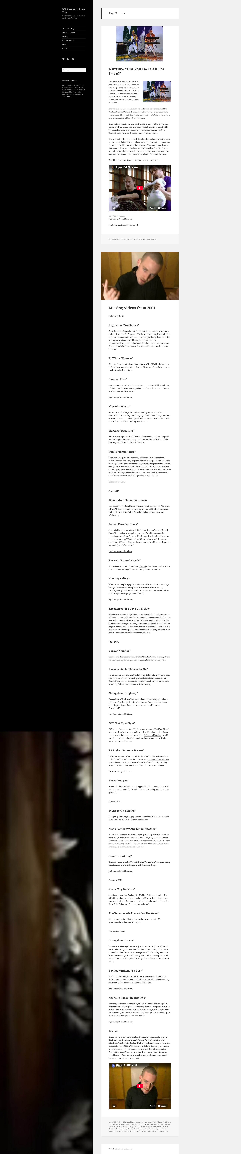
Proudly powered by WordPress (120, 1149)
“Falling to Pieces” (138, 476)
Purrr (163, 1129)
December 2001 (150, 1122)
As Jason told (152, 735)
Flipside (125, 1127)
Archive (65, 37)
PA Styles (148, 1129)
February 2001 (162, 1122)
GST (139, 1127)
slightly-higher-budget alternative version (147, 1055)
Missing (116, 1124)
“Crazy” (158, 946)
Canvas (153, 1124)
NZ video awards (68, 40)
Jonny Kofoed (157, 1127)
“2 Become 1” (124, 904)
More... (68, 97)
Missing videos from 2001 (132, 307)
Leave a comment (151, 239)
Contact (65, 48)
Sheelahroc (125, 1131)
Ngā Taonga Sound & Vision (120, 219)
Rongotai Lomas (114, 1131)
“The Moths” (152, 816)
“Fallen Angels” (145, 1040)
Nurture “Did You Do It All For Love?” (137, 71)
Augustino (140, 1124)
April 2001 (130, 1122)
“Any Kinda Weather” (140, 841)
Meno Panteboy (121, 1129)
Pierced (142, 566)
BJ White (148, 1124)
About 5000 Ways (68, 29)
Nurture (139, 239)
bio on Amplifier (130, 1003)
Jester (143, 1127)
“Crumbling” (150, 862)
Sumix (136, 1131)
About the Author (68, 33)
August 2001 (139, 1122)
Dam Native (118, 1127)
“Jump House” (139, 460)
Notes (64, 44)
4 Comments (163, 1131)
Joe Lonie (149, 1127)
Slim (131, 1131)
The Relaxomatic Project (147, 1131)
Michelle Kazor (132, 1129)
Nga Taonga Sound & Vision (120, 1022)
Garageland (133, 1127)
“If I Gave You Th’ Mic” (136, 620)
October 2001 (128, 239)
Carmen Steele (162, 1124)
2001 (125, 1122)
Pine (159, 1129)
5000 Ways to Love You (73, 11)
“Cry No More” (141, 895)
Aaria (134, 1124)
